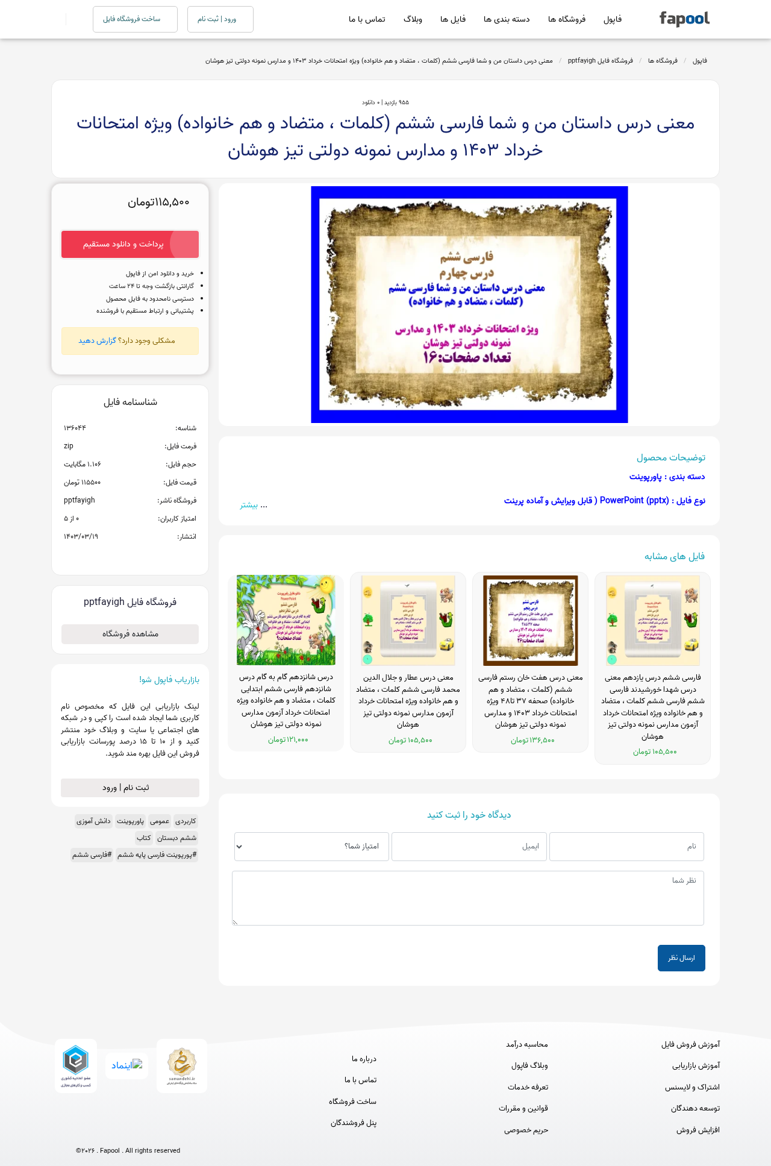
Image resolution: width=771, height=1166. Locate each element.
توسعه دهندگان (695, 1109)
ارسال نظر (681, 958)
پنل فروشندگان (353, 1123)
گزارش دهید (97, 340)
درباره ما (364, 1059)
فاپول (613, 19)
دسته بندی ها (507, 19)
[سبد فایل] (56, 19)
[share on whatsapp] (130, 556)
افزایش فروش (698, 1130)
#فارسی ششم (91, 854)
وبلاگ (413, 19)
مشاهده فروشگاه (130, 634)
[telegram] (105, 1131)
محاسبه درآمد (527, 1045)
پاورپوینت (130, 821)
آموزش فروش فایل (690, 1045)
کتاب (144, 838)
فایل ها (453, 19)
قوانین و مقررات (523, 1109)
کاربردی (185, 821)
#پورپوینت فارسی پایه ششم (156, 854)
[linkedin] (172, 1131)
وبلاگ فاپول (529, 1066)
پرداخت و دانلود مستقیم (123, 244)
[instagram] (128, 1131)
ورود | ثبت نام (218, 19)
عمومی (159, 821)
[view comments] (145, 556)
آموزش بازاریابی (696, 1066)
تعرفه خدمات (528, 1088)
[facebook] (83, 1131)
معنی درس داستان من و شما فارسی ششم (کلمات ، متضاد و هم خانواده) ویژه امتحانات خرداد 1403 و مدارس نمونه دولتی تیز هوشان (379, 60)
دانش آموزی (93, 821)
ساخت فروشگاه (352, 1102)
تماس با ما (367, 19)
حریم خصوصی (526, 1130)
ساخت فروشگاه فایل (132, 19)
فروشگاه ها (566, 19)
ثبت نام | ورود (127, 788)
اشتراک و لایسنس (692, 1088)
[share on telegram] (114, 556)
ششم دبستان (176, 838)
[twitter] (150, 1131)
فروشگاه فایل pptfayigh (600, 60)
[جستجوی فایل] (72, 19)
